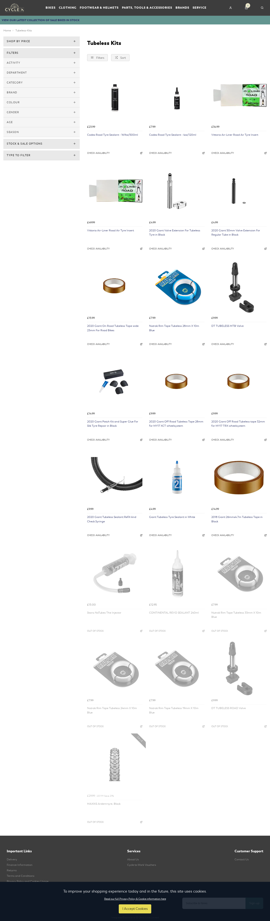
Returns (12, 870)
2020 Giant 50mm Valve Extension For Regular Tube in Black (235, 233)
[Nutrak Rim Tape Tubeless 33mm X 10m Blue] (239, 573)
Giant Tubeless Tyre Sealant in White (172, 517)
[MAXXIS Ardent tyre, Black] (114, 764)
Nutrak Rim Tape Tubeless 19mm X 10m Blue (173, 710)
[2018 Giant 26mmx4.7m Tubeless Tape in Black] (239, 477)
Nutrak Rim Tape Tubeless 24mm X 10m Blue (112, 710)
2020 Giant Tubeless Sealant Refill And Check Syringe (111, 519)
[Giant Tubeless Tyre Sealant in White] (176, 477)
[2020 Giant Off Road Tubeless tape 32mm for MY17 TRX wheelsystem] (239, 382)
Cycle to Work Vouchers (141, 865)
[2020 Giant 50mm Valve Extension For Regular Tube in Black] (239, 191)
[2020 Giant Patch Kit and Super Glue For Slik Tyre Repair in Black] (114, 382)
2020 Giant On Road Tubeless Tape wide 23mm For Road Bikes (113, 328)
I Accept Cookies (135, 909)
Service (200, 8)
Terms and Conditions (20, 876)
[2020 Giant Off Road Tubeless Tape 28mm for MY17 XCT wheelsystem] (176, 382)
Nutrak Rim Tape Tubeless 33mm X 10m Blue (236, 615)
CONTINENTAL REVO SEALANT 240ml (174, 612)
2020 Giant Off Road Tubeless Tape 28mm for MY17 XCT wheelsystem (176, 424)
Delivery (12, 859)
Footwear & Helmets (99, 8)
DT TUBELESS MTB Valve (227, 326)
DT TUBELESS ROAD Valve (228, 708)
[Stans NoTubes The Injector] (114, 573)
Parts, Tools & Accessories (147, 8)
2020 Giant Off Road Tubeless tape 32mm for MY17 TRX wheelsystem (238, 424)
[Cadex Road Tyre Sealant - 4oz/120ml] (176, 95)
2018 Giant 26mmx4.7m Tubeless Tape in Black (237, 519)
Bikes (50, 8)
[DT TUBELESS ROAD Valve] (239, 668)
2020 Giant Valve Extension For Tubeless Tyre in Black (174, 233)
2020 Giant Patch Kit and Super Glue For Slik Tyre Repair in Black (112, 424)
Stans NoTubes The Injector (104, 612)
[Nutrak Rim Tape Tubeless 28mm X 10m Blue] (176, 286)
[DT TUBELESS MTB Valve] (239, 286)
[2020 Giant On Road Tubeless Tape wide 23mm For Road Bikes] (114, 286)
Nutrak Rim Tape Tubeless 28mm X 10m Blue (174, 328)
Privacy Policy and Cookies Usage (28, 881)
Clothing (67, 8)
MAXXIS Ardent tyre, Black (103, 804)
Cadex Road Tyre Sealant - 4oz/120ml (172, 135)
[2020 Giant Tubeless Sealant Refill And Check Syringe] (114, 477)
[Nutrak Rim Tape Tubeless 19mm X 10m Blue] (176, 668)
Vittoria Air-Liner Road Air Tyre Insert (234, 135)
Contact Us (242, 859)
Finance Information (19, 865)
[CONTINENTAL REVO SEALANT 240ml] (176, 573)
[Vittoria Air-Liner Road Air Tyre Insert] (239, 95)
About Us (133, 859)
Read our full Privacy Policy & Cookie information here (135, 899)
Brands (182, 8)
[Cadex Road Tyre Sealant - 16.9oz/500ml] (114, 95)
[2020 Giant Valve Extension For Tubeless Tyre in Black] (176, 191)
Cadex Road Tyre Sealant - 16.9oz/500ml (112, 135)
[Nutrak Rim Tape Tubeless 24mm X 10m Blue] (114, 668)
